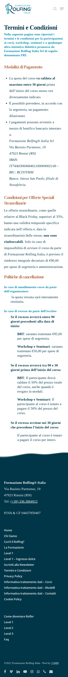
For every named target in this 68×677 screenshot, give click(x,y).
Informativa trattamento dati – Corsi (28, 582)
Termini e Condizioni (17, 570)
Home (8, 530)
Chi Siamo (10, 536)
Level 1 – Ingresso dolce (19, 559)
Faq (6, 639)
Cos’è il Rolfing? (14, 542)
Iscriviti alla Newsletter (19, 565)
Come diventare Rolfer (19, 616)
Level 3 (8, 634)
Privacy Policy (13, 576)
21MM (55, 663)
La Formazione (14, 547)
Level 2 (8, 628)
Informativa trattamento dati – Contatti (30, 593)
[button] (62, 8)
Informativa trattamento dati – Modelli (29, 588)
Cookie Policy (13, 599)
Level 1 (8, 553)
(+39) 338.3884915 (23, 501)
